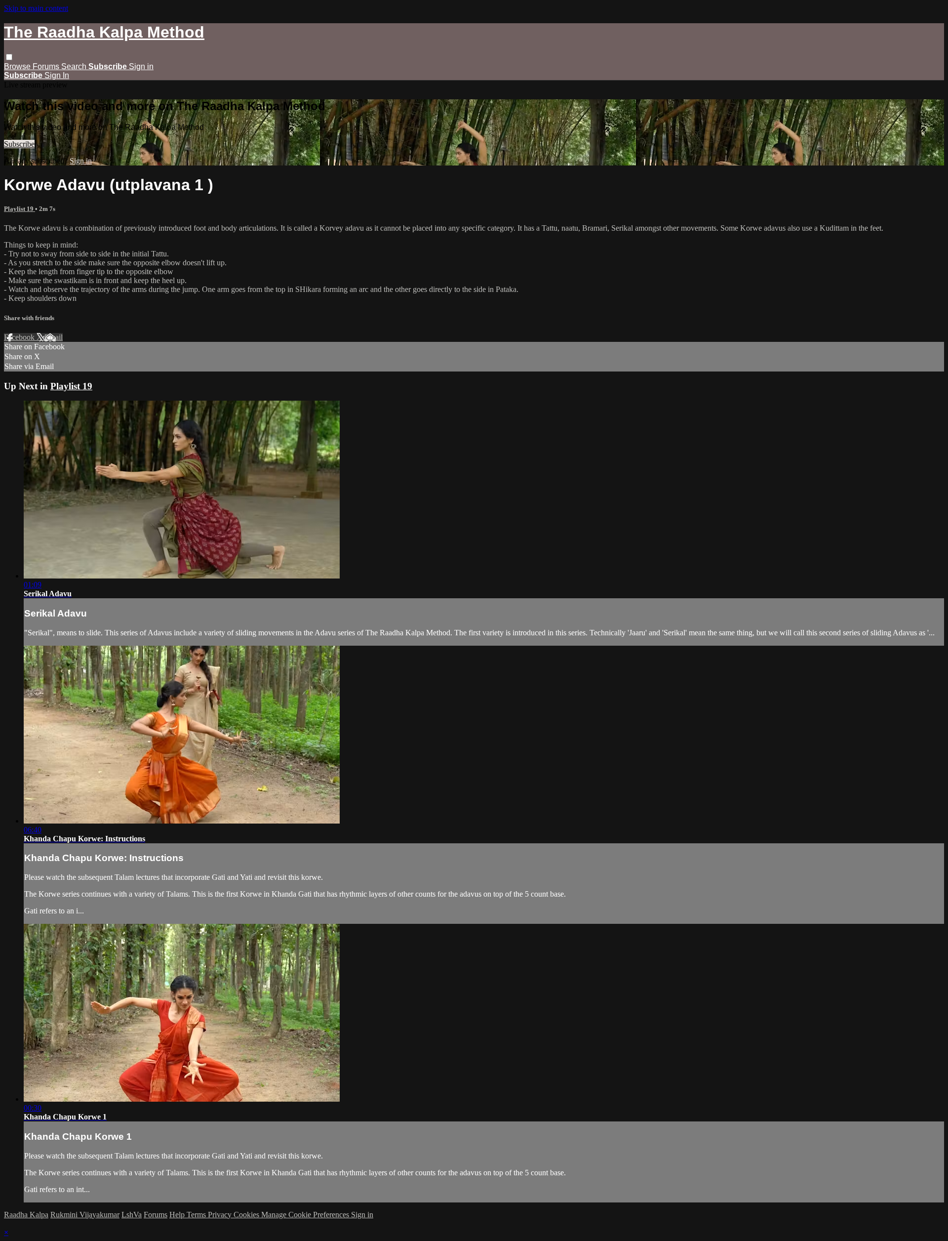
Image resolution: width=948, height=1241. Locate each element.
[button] (9, 57)
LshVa (131, 1214)
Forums (47, 66)
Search (74, 66)
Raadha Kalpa (26, 1214)
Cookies (247, 1214)
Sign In (56, 75)
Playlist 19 (19, 208)
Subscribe (19, 144)
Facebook (20, 337)
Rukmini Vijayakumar (84, 1214)
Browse (18, 66)
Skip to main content (36, 8)
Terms (197, 1214)
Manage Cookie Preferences (306, 1214)
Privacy (221, 1214)
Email (53, 337)
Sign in (141, 66)
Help (178, 1214)
